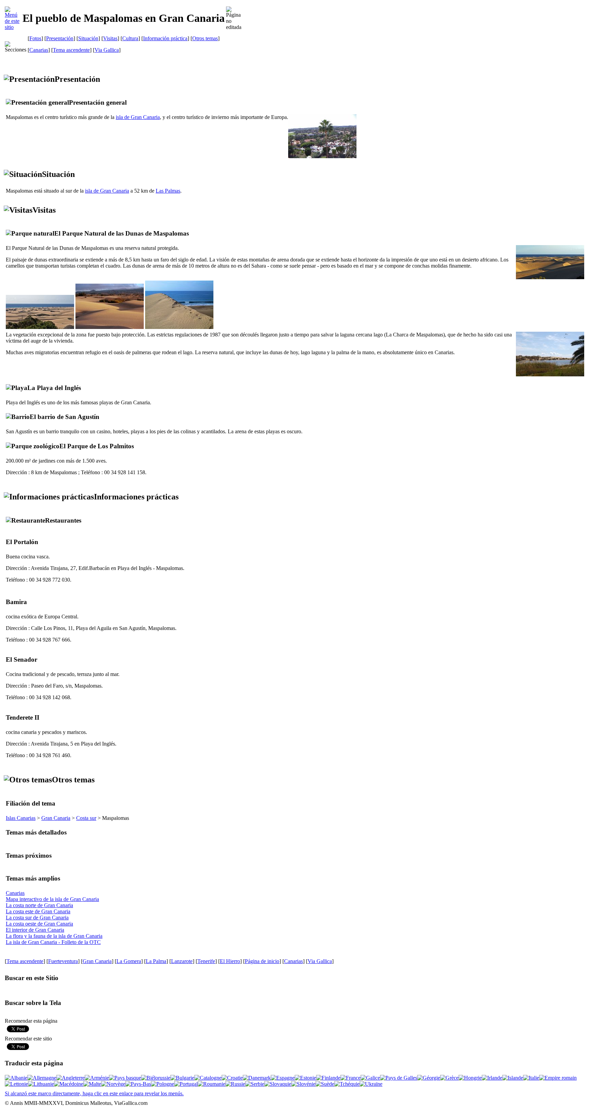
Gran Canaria (55, 818)
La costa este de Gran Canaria (38, 911)
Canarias (38, 50)
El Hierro (230, 961)
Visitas (110, 38)
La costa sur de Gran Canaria (37, 917)
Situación (88, 38)
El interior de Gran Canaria (35, 930)
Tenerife (206, 961)
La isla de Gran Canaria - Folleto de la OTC (53, 942)
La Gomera (128, 961)
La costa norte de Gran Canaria (39, 905)
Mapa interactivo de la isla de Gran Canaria (52, 899)
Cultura (130, 38)
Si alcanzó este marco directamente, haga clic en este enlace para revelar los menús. (94, 1093)
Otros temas (205, 38)
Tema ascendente (71, 50)
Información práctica (165, 38)
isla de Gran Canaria (138, 117)
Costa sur (86, 818)
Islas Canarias (21, 818)
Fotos (35, 38)
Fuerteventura (63, 961)
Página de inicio (262, 961)
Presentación (59, 38)
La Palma (156, 961)
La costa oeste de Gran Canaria (39, 924)
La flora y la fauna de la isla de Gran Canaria (54, 936)
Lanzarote (182, 961)
